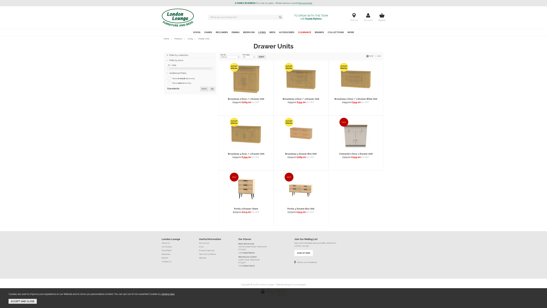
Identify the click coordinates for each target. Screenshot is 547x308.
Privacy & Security (206, 250)
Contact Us (166, 261)
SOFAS (196, 32)
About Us (166, 243)
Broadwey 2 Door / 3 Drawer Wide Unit (355, 99)
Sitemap (202, 258)
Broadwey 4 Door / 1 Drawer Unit (246, 154)
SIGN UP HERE (303, 253)
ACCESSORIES (286, 32)
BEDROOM (249, 32)
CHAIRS (208, 32)
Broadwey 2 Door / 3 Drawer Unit (301, 99)
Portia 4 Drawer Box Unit (300, 208)
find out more (305, 3)
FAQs (201, 247)
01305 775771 (248, 266)
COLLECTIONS (336, 32)
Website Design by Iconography (291, 284)
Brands (165, 258)
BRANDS (319, 32)
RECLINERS (222, 32)
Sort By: (223, 55)
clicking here (167, 294)
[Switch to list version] (375, 56)
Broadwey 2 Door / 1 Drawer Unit (246, 99)
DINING (235, 32)
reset (204, 89)
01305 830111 (313, 18)
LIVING (262, 32)
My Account (204, 243)
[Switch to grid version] (367, 56)
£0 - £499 (172, 65)
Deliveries (166, 254)
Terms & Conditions (207, 254)
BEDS (272, 32)
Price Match (167, 250)
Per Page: (246, 55)
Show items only (183, 78)
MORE (351, 32)
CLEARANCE (304, 32)
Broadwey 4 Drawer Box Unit (301, 154)
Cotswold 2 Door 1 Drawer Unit (356, 154)
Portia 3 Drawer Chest (246, 208)
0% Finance (167, 247)
